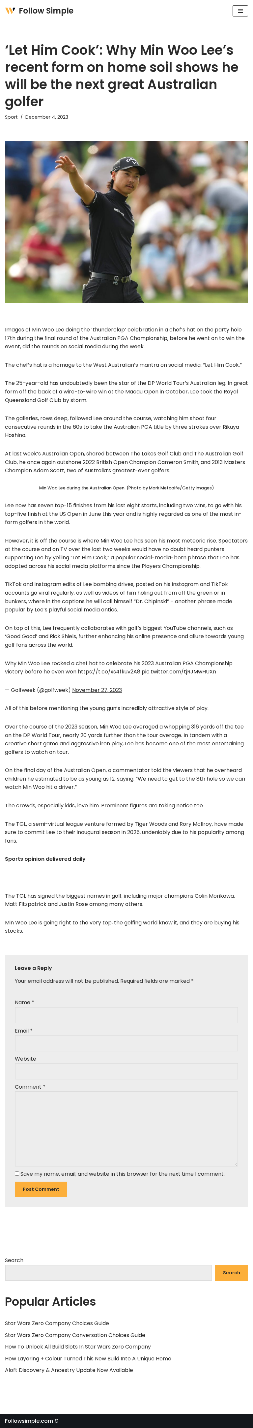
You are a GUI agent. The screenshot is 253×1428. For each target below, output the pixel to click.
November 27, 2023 (97, 690)
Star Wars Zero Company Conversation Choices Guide (75, 1335)
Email (24, 1031)
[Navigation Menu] (240, 10)
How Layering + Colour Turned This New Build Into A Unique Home (88, 1358)
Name (24, 1002)
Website (25, 1059)
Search (14, 1260)
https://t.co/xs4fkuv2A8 (109, 671)
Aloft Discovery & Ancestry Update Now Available (69, 1370)
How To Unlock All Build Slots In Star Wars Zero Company (78, 1346)
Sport (11, 117)
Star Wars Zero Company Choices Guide (57, 1323)
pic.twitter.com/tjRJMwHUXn (179, 671)
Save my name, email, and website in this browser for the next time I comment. (122, 1174)
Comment (30, 1087)
